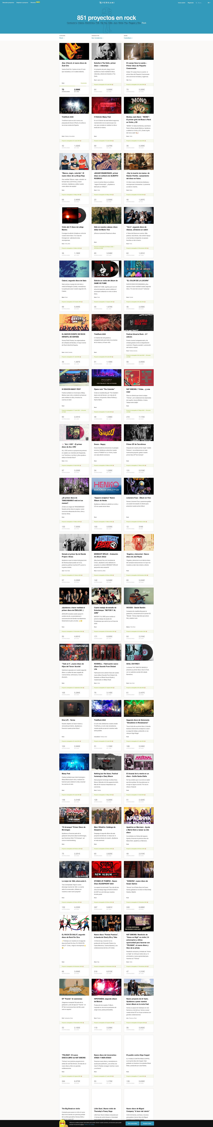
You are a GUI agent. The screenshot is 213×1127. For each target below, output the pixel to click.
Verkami (106, 2)
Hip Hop (103, 22)
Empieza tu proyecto (22, 2)
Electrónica (90, 22)
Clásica (81, 22)
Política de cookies (89, 1124)
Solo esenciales (132, 1123)
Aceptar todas (147, 1123)
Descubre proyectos (8, 2)
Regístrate (191, 2)
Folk (97, 22)
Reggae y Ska (135, 22)
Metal (120, 22)
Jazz (115, 22)
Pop (126, 22)
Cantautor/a (72, 22)
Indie (110, 22)
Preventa (33, 2)
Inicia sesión (181, 2)
